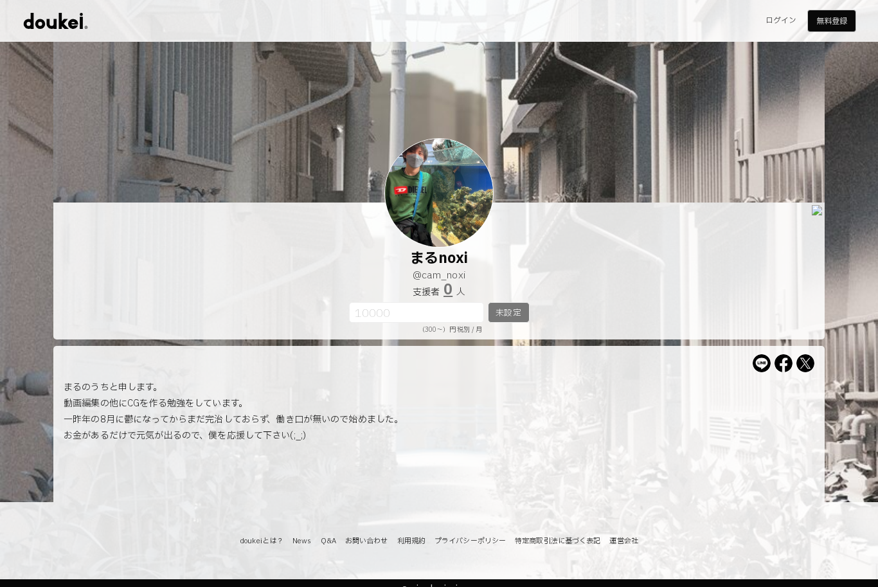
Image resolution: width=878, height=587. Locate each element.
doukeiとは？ (261, 541)
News (301, 541)
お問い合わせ (366, 541)
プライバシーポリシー (470, 541)
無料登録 (831, 21)
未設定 (508, 313)
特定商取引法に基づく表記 (557, 541)
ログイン (781, 20)
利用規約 (411, 541)
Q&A (328, 541)
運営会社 (623, 541)
